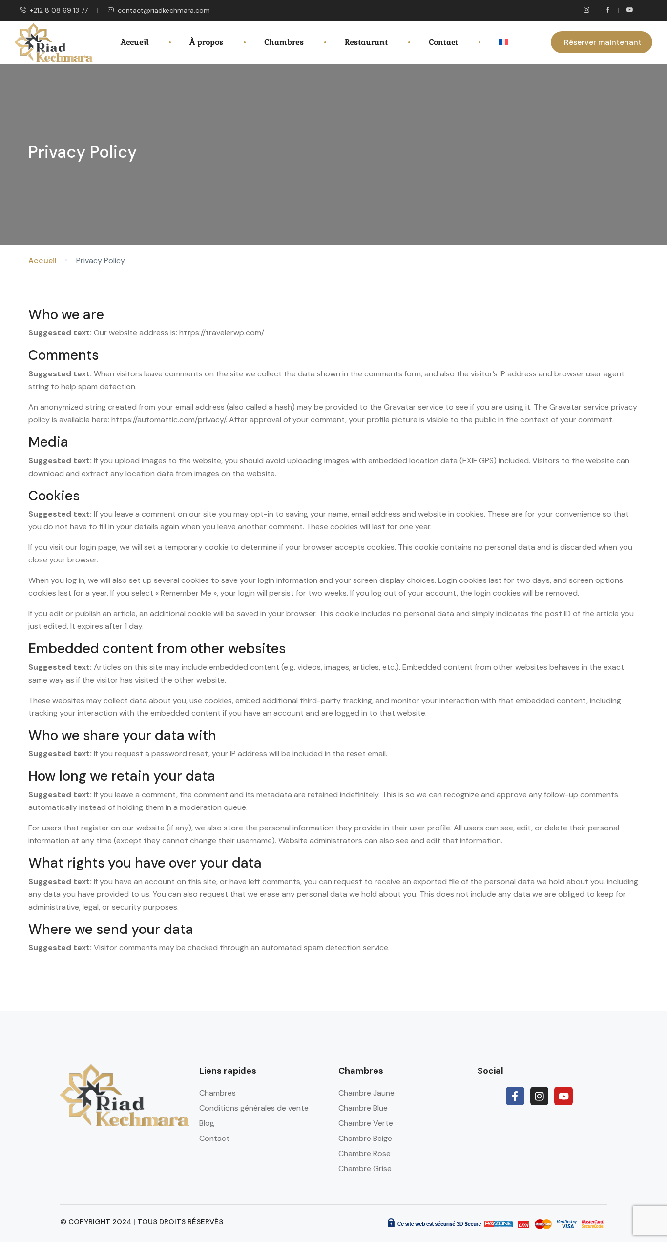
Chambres (284, 42)
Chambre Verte (365, 1123)
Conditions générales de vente (254, 1108)
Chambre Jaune (366, 1093)
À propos (206, 42)
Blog (206, 1123)
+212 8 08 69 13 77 (59, 10)
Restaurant (366, 42)
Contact (443, 42)
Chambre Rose (364, 1153)
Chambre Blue (363, 1108)
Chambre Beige (365, 1138)
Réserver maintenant (603, 42)
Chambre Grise (365, 1168)
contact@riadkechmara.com (164, 10)
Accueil (134, 42)
